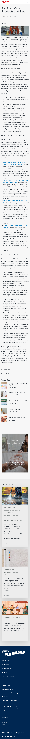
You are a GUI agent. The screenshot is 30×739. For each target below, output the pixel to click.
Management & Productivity (10, 693)
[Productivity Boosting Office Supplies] (15, 443)
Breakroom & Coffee (9, 507)
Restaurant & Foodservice (11, 518)
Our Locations (6, 672)
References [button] (6, 369)
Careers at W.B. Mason (8, 676)
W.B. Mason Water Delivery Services (13, 520)
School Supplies (17, 575)
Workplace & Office (7, 689)
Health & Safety (8, 512)
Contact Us (5, 680)
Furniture (17, 510)
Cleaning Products (9, 510)
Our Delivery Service (7, 668)
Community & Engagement (9, 700)
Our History (5, 664)
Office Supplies (8, 575)
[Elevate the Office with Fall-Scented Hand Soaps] (15, 462)
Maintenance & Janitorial (11, 515)
